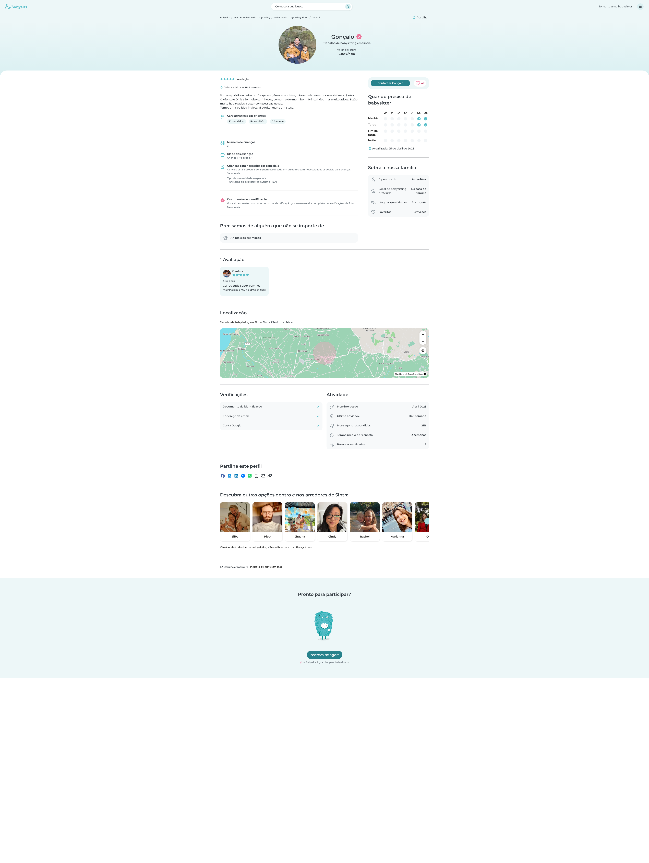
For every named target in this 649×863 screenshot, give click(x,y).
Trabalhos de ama (282, 547)
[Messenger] (243, 475)
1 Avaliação (242, 79)
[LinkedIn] (236, 475)
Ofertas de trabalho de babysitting (244, 547)
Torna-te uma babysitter (615, 6)
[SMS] (256, 475)
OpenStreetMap (415, 373)
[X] (229, 475)
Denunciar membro (235, 566)
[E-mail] (263, 475)
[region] (324, 353)
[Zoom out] (422, 341)
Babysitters (304, 547)
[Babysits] (16, 6)
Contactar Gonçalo (390, 83)
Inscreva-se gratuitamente (266, 566)
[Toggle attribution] (425, 374)
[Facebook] (222, 475)
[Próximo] (427, 521)
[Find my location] (422, 350)
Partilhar (422, 17)
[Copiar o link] (269, 475)
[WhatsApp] (250, 475)
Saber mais (233, 173)
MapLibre (399, 373)
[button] (244, 281)
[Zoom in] (422, 334)
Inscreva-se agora (325, 655)
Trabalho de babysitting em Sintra (347, 43)
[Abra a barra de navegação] (640, 6)
